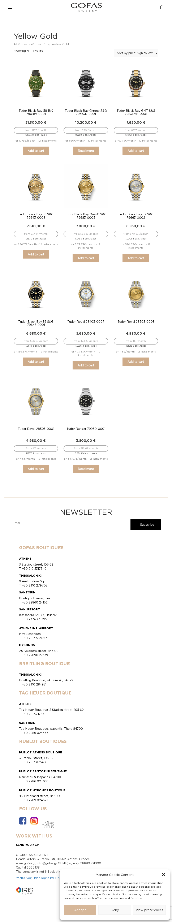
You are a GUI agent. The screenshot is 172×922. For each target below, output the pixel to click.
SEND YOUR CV (27, 844)
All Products (22, 44)
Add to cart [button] (36, 150)
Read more (86, 150)
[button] (164, 875)
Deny (115, 910)
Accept (80, 910)
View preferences (149, 910)
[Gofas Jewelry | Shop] (86, 7)
